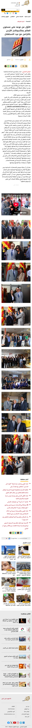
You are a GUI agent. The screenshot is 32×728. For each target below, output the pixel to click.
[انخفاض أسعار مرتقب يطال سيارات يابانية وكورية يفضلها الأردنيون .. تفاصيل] (23, 565)
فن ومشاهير (26, 602)
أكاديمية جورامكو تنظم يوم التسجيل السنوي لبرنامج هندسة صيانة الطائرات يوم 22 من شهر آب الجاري (15, 526)
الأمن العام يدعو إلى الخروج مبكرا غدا (11, 657)
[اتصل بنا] (5, 13)
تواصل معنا (26, 712)
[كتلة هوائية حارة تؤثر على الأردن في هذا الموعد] (22, 666)
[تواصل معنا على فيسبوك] (7, 13)
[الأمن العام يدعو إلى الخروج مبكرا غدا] (22, 657)
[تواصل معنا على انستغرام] (13, 13)
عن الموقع (26, 709)
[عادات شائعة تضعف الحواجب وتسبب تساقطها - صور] (8, 565)
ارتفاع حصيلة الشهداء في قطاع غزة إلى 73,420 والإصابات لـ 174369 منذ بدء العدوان (9, 589)
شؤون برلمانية (5, 17)
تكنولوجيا (12, 602)
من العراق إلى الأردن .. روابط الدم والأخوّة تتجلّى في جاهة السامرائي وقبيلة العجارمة (10, 675)
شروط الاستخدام (25, 714)
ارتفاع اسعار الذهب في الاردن (10, 648)
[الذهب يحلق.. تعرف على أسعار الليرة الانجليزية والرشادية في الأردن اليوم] (22, 684)
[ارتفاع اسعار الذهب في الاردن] (22, 648)
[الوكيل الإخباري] (26, 3)
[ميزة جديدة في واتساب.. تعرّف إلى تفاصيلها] (8, 597)
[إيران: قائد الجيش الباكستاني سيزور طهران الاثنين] (23, 581)
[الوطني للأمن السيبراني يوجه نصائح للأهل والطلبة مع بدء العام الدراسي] (22, 630)
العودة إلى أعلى (5, 698)
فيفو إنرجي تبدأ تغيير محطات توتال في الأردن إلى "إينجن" (9, 557)
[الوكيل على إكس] (11, 723)
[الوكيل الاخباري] (26, 698)
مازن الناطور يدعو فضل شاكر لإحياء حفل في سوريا (24, 604)
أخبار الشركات (20, 22)
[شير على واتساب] (8, 66)
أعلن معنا (27, 717)
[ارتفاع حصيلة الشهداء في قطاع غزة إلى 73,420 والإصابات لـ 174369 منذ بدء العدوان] (8, 581)
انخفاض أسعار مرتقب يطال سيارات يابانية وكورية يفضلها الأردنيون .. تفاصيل (24, 573)
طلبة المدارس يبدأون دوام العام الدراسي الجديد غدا (11, 639)
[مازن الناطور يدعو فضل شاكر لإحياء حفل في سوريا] (23, 597)
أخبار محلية (28, 17)
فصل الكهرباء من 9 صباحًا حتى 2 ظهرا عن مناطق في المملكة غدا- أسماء (10, 621)
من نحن (27, 706)
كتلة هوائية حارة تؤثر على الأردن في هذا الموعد (11, 666)
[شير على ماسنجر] (10, 66)
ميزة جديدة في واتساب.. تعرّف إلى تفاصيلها (9, 604)
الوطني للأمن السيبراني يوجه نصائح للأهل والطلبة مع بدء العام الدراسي (10, 630)
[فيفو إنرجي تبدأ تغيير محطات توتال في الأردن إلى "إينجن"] (8, 550)
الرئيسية (28, 21)
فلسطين (12, 586)
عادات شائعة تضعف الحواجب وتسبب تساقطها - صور (9, 573)
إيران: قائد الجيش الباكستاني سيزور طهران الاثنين (24, 589)
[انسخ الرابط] (6, 66)
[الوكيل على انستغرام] (18, 723)
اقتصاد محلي (19, 17)
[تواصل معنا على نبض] (16, 13)
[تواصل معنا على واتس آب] (10, 13)
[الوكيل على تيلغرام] (21, 723)
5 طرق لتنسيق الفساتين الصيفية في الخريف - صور (24, 557)
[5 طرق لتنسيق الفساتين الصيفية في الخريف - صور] (23, 550)
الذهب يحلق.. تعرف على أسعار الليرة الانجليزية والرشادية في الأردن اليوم (10, 684)
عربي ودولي (26, 586)
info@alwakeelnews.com (9, 714)
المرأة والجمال (26, 554)
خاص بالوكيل (26, 570)
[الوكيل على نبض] (24, 723)
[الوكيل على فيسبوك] (8, 723)
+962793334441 (11, 709)
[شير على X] (13, 66)
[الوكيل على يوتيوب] (14, 723)
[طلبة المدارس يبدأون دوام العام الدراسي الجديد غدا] (22, 639)
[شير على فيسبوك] (16, 66)
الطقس (12, 17)
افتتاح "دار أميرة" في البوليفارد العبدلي (17, 502)
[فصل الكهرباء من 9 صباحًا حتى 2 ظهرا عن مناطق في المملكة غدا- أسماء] (22, 620)
